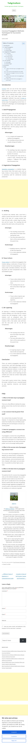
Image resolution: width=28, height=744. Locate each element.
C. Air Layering (7, 60)
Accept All (14, 732)
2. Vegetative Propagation (10, 52)
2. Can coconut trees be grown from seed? (14, 71)
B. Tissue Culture (9, 56)
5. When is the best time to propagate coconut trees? (14, 79)
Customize (14, 736)
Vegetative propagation (8, 169)
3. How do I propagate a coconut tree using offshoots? (14, 73)
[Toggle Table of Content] (22, 43)
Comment (5, 591)
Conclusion (6, 65)
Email (4, 614)
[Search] (23, 640)
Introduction (7, 45)
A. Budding (8, 53)
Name (4, 608)
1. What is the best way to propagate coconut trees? (15, 69)
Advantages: (8, 48)
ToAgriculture (14, 3)
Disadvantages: (9, 50)
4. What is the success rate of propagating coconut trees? (15, 76)
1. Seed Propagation (8, 47)
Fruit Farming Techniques (19, 562)
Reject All (14, 740)
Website (4, 620)
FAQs (5, 67)
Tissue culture (5, 262)
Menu (14, 10)
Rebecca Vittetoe (10, 509)
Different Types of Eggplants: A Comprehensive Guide (7, 576)
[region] (14, 729)
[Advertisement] (14, 194)
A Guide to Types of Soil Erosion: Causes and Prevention (21, 576)
